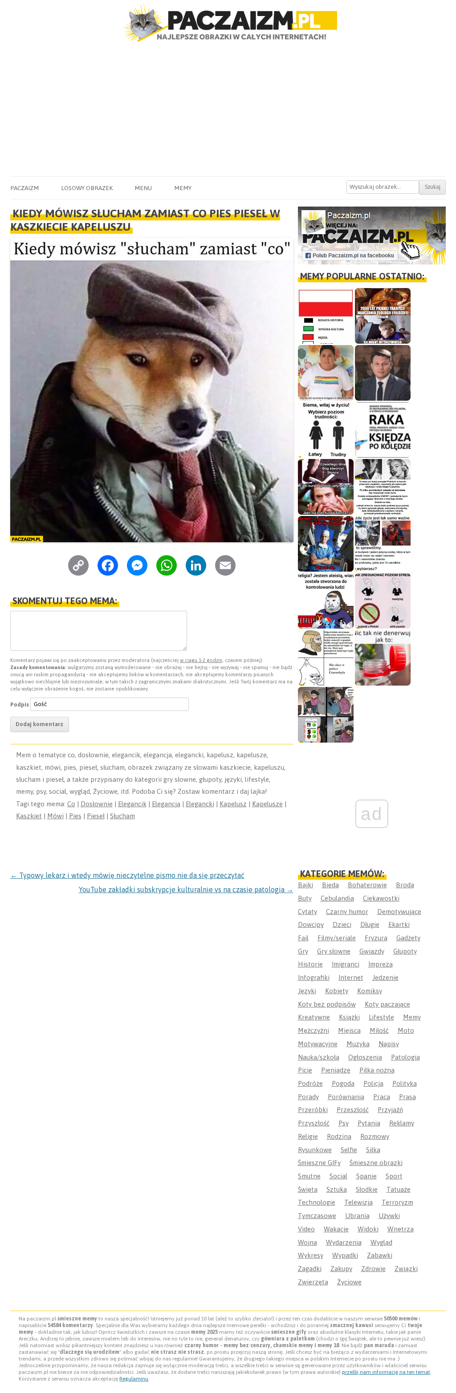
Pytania (369, 1123)
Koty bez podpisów (327, 1004)
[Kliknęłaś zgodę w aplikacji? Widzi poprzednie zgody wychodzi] (326, 715)
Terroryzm (397, 1202)
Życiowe (349, 1282)
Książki (349, 1017)
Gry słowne (333, 951)
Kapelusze (267, 804)
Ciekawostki (381, 898)
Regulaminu (133, 1379)
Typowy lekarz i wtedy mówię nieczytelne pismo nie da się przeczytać (127, 875)
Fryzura (376, 938)
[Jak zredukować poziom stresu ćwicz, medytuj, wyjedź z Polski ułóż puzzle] (383, 601)
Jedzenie (385, 977)
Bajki (305, 885)
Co (71, 804)
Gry (303, 951)
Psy (343, 1123)
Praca (381, 1097)
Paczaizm (24, 187)
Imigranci (345, 964)
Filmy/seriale (337, 938)
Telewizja (358, 1202)
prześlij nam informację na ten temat (386, 1372)
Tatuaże (399, 1189)
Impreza (380, 964)
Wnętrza (400, 1229)
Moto (406, 1030)
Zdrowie (373, 1268)
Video (306, 1229)
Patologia (405, 1057)
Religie (308, 1136)
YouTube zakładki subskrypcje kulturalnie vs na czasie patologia (186, 889)
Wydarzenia (344, 1242)
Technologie (316, 1202)
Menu (143, 187)
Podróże (310, 1083)
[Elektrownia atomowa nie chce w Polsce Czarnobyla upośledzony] (326, 658)
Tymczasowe (317, 1215)
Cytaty (307, 911)
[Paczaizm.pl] (228, 23)
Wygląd (381, 1242)
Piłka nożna (377, 1070)
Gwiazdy (371, 951)
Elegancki (200, 804)
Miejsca (349, 1030)
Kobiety (336, 991)
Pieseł (96, 816)
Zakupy (341, 1268)
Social (338, 1176)
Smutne (309, 1176)
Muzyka (358, 1044)
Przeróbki (313, 1109)
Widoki (368, 1229)
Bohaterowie (367, 885)
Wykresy (310, 1255)
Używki (389, 1215)
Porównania (346, 1097)
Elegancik (132, 804)
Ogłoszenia (365, 1057)
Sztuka (336, 1189)
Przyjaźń (390, 1109)
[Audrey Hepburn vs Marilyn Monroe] (383, 487)
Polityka (404, 1083)
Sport (394, 1176)
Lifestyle (381, 1017)
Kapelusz (233, 804)
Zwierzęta (313, 1282)
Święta (308, 1189)
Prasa (407, 1097)
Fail (303, 938)
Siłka (373, 1149)
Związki (406, 1268)
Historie (310, 964)
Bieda (330, 885)
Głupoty (405, 951)
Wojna (307, 1242)
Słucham (122, 816)
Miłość (379, 1030)
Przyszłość (314, 1123)
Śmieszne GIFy (319, 1162)
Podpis (19, 704)
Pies (75, 816)
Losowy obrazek (87, 187)
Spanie (366, 1176)
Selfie (349, 1149)
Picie (305, 1070)
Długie (369, 924)
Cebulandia (337, 898)
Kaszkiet (29, 816)
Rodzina (339, 1136)
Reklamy (401, 1123)
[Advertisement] (228, 109)
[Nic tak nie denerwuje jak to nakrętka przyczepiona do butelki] (383, 658)
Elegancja (166, 804)
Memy (182, 187)
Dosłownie (97, 804)
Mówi (55, 816)
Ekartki (399, 924)
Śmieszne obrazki (376, 1162)
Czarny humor (347, 911)
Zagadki (310, 1268)
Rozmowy (374, 1136)
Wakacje (336, 1229)
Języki (307, 991)
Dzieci (342, 924)
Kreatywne (314, 1017)
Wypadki (345, 1255)
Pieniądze (335, 1070)
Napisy (389, 1044)
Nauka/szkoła (318, 1057)
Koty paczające (387, 1004)
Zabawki (379, 1255)
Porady (308, 1097)
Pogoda (343, 1083)
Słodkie (367, 1189)
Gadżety (408, 938)
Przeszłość (353, 1109)
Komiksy (369, 991)
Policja (373, 1083)
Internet (350, 977)
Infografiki (314, 977)
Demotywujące (399, 911)
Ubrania (357, 1215)
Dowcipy (311, 924)
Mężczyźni (313, 1030)
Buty (305, 898)
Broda (405, 885)
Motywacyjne (318, 1044)
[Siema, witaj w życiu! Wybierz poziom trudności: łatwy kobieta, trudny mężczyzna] (326, 430)
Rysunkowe (315, 1149)
